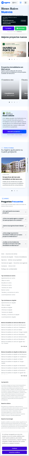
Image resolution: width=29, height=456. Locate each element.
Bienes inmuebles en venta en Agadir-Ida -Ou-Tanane (13, 342)
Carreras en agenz (6, 263)
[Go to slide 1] (9, 59)
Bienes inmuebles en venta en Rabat (11, 330)
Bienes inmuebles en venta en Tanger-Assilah (14, 332)
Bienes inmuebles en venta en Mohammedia (14, 337)
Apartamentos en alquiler (8, 303)
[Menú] (25, 2)
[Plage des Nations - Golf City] (13, 49)
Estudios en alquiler (6, 307)
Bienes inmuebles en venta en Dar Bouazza (13, 325)
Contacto (4, 266)
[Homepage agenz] (5, 2)
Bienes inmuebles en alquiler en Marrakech (13, 365)
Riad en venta (5, 290)
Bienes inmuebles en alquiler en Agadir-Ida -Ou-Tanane (13, 373)
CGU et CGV (11, 266)
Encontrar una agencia (20, 263)
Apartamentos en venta (8, 278)
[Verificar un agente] (20, 2)
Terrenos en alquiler (7, 312)
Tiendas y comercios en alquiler (10, 314)
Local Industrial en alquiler (8, 317)
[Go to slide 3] (14, 59)
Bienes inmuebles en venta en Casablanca (13, 327)
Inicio (2, 254)
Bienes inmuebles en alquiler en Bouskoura (13, 370)
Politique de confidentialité (9, 269)
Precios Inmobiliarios (21, 257)
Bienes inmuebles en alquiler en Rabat (12, 359)
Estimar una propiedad (15, 260)
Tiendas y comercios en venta (10, 292)
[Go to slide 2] (14, 190)
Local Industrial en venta (8, 295)
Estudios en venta (6, 283)
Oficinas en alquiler (6, 310)
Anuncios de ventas (11, 254)
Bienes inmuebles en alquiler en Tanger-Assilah (12, 362)
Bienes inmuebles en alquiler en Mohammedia (14, 368)
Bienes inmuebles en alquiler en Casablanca (13, 357)
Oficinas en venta (6, 285)
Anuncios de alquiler (7, 257)
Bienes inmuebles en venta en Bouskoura (13, 339)
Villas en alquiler (5, 305)
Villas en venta (5, 280)
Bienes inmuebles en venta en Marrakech (13, 334)
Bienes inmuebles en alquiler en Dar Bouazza (13, 354)
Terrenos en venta (6, 287)
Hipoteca (4, 260)
